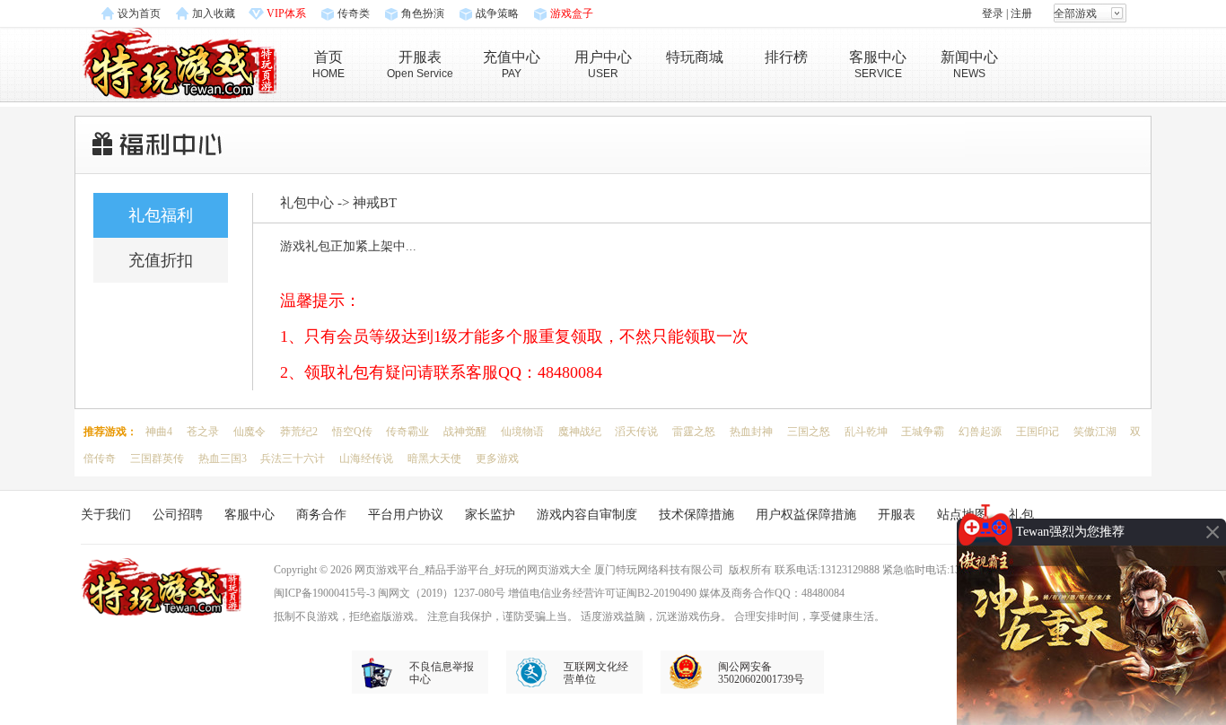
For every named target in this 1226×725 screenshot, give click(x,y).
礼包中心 (307, 203)
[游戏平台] (180, 62)
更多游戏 (497, 458)
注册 (1021, 13)
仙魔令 (249, 431)
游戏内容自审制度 (587, 514)
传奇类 (353, 13)
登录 (992, 13)
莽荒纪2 (299, 431)
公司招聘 (178, 514)
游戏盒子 (571, 13)
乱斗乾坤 (866, 431)
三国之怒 (808, 431)
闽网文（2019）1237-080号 (441, 593)
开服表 (896, 514)
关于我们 (106, 514)
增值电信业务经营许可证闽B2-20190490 (602, 593)
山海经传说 (366, 458)
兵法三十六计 (292, 458)
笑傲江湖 (1095, 431)
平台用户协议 (405, 514)
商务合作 (321, 514)
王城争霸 (922, 431)
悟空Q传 (352, 431)
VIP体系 (286, 13)
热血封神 (751, 431)
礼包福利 (160, 215)
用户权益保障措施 (806, 514)
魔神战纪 (579, 431)
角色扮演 (422, 13)
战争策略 (497, 13)
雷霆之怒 (693, 431)
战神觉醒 (464, 431)
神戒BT (375, 203)
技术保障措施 (696, 514)
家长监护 (490, 514)
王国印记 (1037, 431)
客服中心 (249, 514)
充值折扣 (160, 260)
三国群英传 (157, 458)
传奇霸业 (407, 431)
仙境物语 (522, 431)
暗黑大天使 (434, 458)
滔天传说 (636, 431)
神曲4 (158, 431)
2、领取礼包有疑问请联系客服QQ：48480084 (441, 372)
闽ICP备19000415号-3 (324, 593)
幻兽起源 (980, 431)
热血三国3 (222, 458)
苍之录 (203, 431)
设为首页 (139, 13)
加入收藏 (213, 13)
